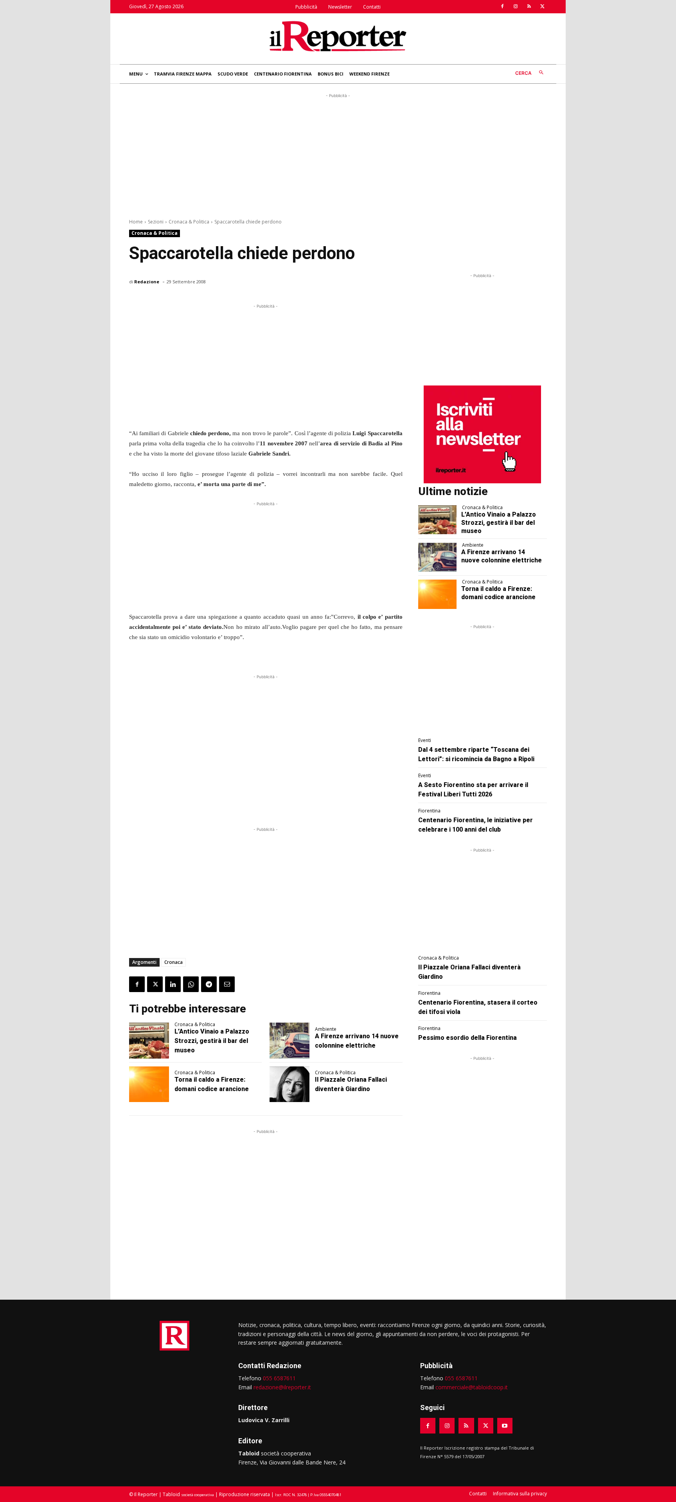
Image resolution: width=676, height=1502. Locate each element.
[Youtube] (504, 1425)
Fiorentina (429, 811)
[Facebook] (502, 6)
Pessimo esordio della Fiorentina (467, 1037)
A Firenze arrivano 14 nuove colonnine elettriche (501, 556)
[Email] (227, 984)
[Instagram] (515, 6)
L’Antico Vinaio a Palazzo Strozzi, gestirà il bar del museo (211, 1041)
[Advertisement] (338, 154)
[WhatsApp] (191, 984)
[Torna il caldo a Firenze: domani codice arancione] (149, 1084)
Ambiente (325, 1029)
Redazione (146, 282)
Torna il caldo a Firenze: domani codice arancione (498, 593)
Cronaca (173, 962)
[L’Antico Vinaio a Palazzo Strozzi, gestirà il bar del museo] (149, 1041)
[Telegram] (209, 984)
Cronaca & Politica (189, 221)
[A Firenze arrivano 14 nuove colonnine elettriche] (289, 1041)
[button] (531, 73)
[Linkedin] (173, 984)
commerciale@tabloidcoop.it (471, 1387)
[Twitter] (542, 6)
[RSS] (529, 6)
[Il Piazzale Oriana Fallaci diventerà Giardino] (289, 1084)
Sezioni (156, 221)
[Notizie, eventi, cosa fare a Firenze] (338, 36)
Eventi (424, 740)
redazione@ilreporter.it (282, 1387)
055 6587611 (279, 1378)
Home (136, 221)
